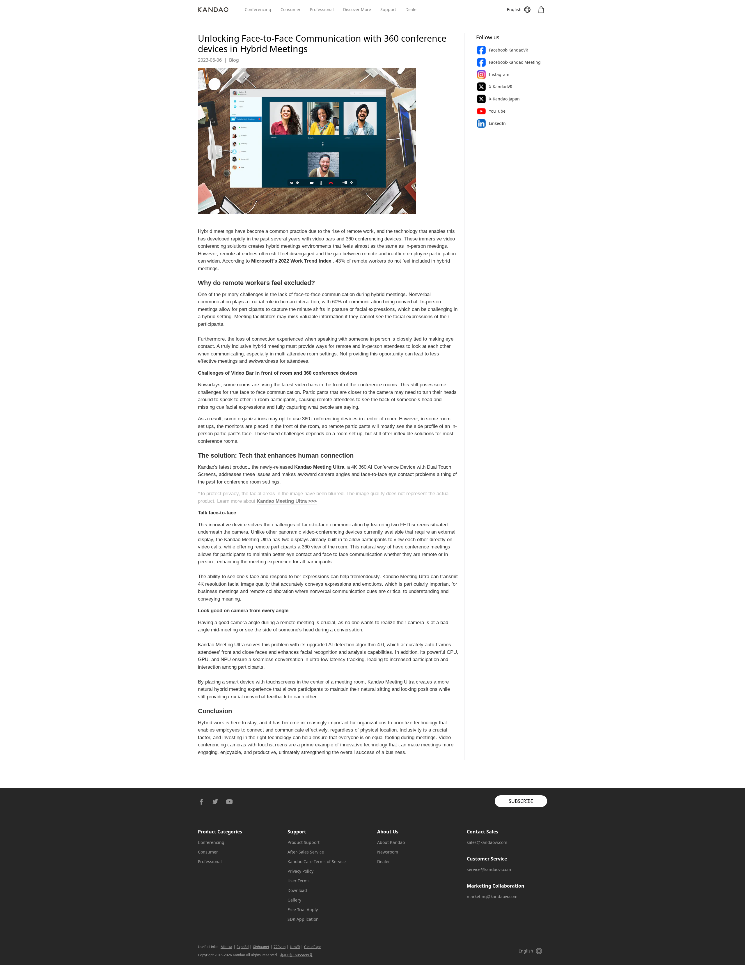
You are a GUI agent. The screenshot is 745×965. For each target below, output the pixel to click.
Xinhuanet (261, 946)
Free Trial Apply (303, 909)
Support (388, 9)
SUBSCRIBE (521, 801)
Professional (322, 9)
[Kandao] (221, 9)
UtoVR (295, 946)
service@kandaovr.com (489, 869)
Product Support (304, 842)
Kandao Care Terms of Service (317, 861)
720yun (279, 946)
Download (297, 890)
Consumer (291, 9)
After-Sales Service (306, 852)
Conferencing (258, 9)
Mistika (226, 946)
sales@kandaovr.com (487, 842)
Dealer (411, 9)
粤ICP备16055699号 (296, 954)
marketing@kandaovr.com (492, 896)
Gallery (294, 900)
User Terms (299, 880)
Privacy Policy (300, 871)
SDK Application (303, 919)
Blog (234, 60)
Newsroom (387, 852)
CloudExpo (312, 946)
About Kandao (391, 842)
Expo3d (243, 946)
